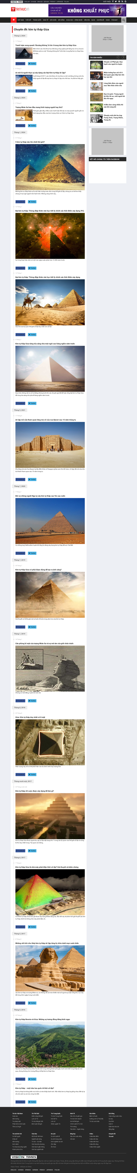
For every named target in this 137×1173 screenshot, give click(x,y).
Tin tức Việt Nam (17, 1113)
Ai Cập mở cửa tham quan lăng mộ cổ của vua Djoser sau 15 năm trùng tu (45, 420)
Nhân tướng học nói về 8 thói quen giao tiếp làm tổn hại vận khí (114, 75)
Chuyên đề (100, 20)
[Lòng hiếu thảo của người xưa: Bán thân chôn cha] (96, 86)
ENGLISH (27, 1)
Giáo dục (15, 1116)
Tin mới (111, 1136)
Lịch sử (53, 1121)
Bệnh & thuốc (93, 1116)
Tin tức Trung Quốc (56, 1116)
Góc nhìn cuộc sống (76, 1136)
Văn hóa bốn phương (38, 1144)
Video (108, 20)
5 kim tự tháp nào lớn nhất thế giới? (30, 142)
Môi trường (15, 1119)
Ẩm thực (53, 1147)
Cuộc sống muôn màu (115, 1116)
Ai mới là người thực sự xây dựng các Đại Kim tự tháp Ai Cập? (40, 73)
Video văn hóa (93, 1139)
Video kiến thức (94, 1141)
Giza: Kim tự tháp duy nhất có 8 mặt (30, 717)
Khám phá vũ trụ (17, 1149)
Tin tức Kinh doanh (75, 1119)
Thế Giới (28, 20)
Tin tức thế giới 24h (37, 1121)
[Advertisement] (108, 38)
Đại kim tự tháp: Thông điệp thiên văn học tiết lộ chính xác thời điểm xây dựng (47, 277)
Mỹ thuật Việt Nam (37, 1136)
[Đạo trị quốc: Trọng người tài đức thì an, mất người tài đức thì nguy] (96, 97)
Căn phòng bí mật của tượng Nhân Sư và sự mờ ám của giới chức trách (44, 643)
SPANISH (40, 1)
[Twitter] (116, 1)
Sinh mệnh (15, 1144)
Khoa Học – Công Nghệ (74, 20)
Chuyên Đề (112, 1134)
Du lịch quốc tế (55, 1136)
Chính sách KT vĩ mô (76, 1124)
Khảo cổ (14, 1139)
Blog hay (72, 1134)
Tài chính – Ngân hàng (77, 1129)
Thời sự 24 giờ (16, 1126)
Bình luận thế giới (37, 1124)
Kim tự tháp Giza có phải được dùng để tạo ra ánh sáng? (38, 570)
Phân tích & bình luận (18, 1124)
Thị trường (73, 1126)
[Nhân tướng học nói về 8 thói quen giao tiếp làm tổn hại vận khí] (96, 75)
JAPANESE (59, 1)
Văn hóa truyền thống (38, 1147)
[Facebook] (112, 1)
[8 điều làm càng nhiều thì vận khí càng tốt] (96, 108)
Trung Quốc (37, 20)
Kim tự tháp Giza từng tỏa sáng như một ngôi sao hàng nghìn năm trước (45, 344)
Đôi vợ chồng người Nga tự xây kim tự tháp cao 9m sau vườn (40, 496)
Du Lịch (53, 1134)
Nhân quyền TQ (55, 1124)
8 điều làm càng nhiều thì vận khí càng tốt (113, 106)
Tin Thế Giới (35, 1113)
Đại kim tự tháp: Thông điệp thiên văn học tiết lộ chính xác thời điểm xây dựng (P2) (49, 211)
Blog (93, 20)
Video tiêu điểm (94, 1136)
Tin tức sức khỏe (94, 1121)
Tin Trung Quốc (55, 1113)
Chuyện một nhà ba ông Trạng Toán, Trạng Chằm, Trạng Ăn (113, 117)
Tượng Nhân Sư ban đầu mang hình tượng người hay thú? (39, 107)
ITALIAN (66, 1)
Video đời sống (93, 1144)
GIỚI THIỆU (107, 1)
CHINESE (33, 1)
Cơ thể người (16, 1136)
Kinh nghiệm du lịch (57, 1141)
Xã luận (72, 1139)
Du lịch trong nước (56, 1139)
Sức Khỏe (53, 20)
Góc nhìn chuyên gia (76, 1116)
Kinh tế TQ (54, 1119)
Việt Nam (21, 20)
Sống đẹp (111, 1129)
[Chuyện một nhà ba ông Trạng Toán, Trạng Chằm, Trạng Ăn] (96, 118)
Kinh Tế (45, 20)
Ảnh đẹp (53, 1144)
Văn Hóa (87, 20)
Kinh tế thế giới (74, 1121)
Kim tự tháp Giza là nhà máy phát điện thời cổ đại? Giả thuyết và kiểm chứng (46, 867)
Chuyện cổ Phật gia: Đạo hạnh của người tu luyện (113, 63)
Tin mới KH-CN (17, 1134)
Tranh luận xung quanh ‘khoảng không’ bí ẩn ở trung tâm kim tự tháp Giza (45, 45)
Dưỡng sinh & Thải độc (96, 1119)
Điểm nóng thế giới (37, 1116)
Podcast (114, 20)
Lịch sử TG (35, 1119)
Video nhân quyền (94, 1147)
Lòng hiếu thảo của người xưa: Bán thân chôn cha (113, 84)
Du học (111, 1119)
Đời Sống (61, 20)
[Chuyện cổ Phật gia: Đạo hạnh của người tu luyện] (96, 65)
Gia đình (111, 1121)
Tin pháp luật (16, 1121)
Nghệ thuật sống (37, 1139)
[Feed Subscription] (14, 33)
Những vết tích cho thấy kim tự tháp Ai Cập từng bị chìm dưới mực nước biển (47, 943)
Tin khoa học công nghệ (19, 1147)
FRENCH (52, 1)
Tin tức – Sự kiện (37, 1141)
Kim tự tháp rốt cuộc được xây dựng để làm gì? (34, 791)
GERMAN (46, 1)
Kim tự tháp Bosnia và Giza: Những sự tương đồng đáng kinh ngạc (42, 1019)
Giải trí (111, 1124)
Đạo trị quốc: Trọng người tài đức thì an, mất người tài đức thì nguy (114, 96)
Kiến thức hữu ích (114, 1126)
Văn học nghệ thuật (37, 1149)
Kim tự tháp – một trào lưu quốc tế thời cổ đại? (34, 1088)
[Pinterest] (119, 1)
